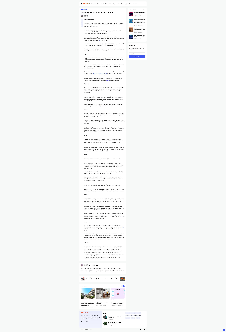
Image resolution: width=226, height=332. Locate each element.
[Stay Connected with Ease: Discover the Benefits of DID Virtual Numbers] (105, 323)
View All (144, 9)
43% (105, 37)
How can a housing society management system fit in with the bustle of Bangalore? (87, 304)
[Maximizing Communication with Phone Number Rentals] (105, 317)
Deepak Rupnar (99, 305)
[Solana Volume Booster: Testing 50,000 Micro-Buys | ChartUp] (131, 37)
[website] (97, 265)
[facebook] (140, 329)
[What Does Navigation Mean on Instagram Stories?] (131, 14)
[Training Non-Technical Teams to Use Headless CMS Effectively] (118, 293)
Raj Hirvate (85, 15)
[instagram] (94, 265)
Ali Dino (135, 25)
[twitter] (93, 265)
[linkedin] (96, 265)
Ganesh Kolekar (84, 307)
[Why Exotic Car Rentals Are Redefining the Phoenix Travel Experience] (131, 29)
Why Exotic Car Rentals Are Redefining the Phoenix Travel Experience (139, 29)
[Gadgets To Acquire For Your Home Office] (103, 293)
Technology (84, 9)
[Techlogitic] (86, 3)
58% (100, 40)
